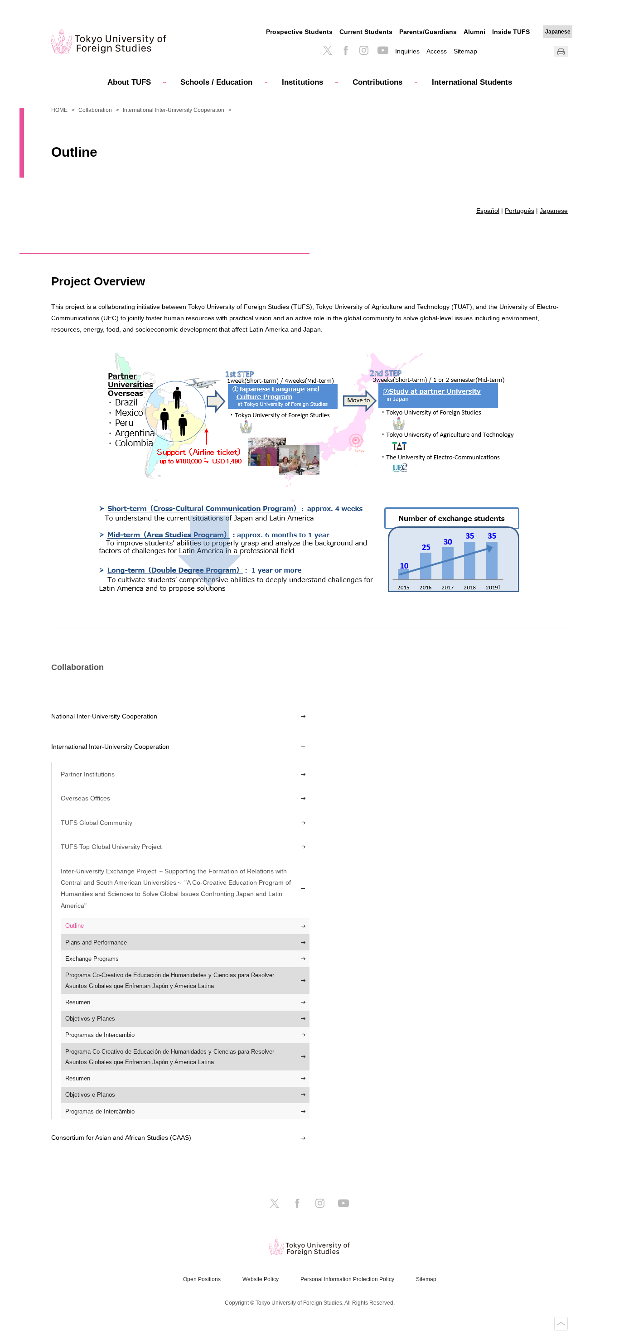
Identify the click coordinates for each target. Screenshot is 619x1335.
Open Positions (202, 1279)
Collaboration (95, 110)
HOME (59, 110)
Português (519, 210)
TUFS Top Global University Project (111, 846)
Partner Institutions (88, 774)
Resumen (77, 1002)
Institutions (302, 82)
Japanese (558, 32)
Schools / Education (216, 82)
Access (436, 51)
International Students (472, 82)
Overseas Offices (85, 798)
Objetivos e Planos (90, 1094)
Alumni (474, 31)
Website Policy (260, 1279)
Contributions (377, 82)
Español (487, 210)
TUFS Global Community (96, 822)
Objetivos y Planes (90, 1018)
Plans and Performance (96, 942)
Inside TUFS (511, 31)
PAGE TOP (561, 1323)
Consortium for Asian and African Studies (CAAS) (121, 1137)
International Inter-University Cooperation (173, 110)
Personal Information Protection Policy (347, 1279)
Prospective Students (299, 31)
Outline (74, 925)
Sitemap (465, 51)
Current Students (365, 31)
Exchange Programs (92, 958)
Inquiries (407, 51)
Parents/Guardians (428, 31)
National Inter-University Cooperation (104, 716)
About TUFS (129, 82)
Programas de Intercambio (100, 1034)
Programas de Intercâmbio (100, 1111)
